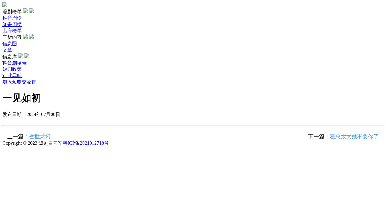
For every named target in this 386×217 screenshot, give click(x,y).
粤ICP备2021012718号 (86, 143)
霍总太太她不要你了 (354, 137)
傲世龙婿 (40, 137)
